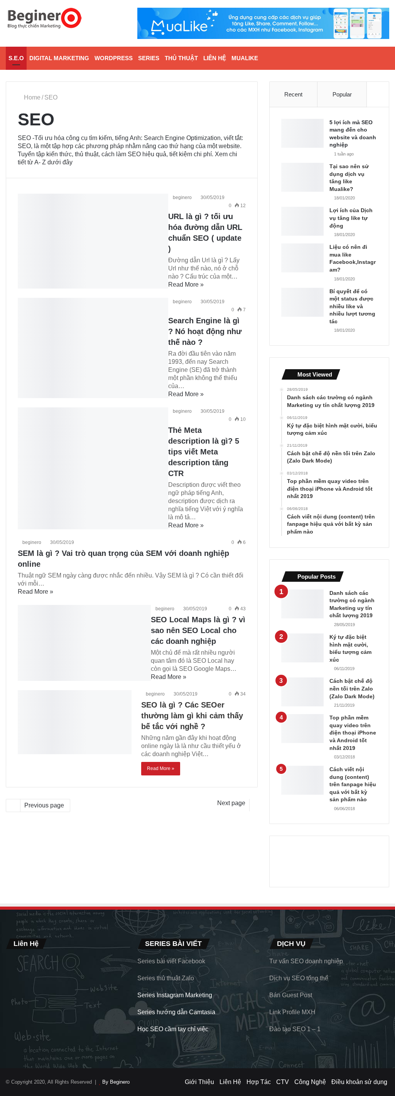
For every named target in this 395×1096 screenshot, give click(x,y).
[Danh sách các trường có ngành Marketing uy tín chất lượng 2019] (302, 603)
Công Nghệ (310, 1082)
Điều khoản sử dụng (359, 1082)
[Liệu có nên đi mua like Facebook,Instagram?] (302, 257)
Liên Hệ (230, 1082)
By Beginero (116, 1082)
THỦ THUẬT (181, 58)
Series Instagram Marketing (174, 995)
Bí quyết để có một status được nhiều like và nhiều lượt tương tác (352, 306)
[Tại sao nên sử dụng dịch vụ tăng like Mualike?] (302, 177)
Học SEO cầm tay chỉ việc (172, 1029)
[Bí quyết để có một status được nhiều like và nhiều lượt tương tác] (302, 302)
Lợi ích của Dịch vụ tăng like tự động (351, 217)
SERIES (148, 58)
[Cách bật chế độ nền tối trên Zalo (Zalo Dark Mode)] (302, 691)
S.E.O (16, 58)
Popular (342, 94)
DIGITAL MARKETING (59, 58)
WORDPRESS (114, 58)
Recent (293, 94)
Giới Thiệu (199, 1082)
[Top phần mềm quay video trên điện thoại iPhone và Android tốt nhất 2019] (302, 728)
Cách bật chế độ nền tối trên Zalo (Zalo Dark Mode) (352, 688)
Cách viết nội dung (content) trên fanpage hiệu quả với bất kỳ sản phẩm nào (352, 784)
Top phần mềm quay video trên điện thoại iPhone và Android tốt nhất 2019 (352, 732)
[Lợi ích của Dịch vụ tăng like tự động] (302, 221)
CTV (282, 1082)
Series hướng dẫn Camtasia (176, 1012)
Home (31, 97)
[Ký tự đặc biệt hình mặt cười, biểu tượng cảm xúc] (302, 647)
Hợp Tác (258, 1082)
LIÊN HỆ (214, 58)
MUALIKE (244, 58)
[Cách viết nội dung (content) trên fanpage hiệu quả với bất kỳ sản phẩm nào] (302, 780)
